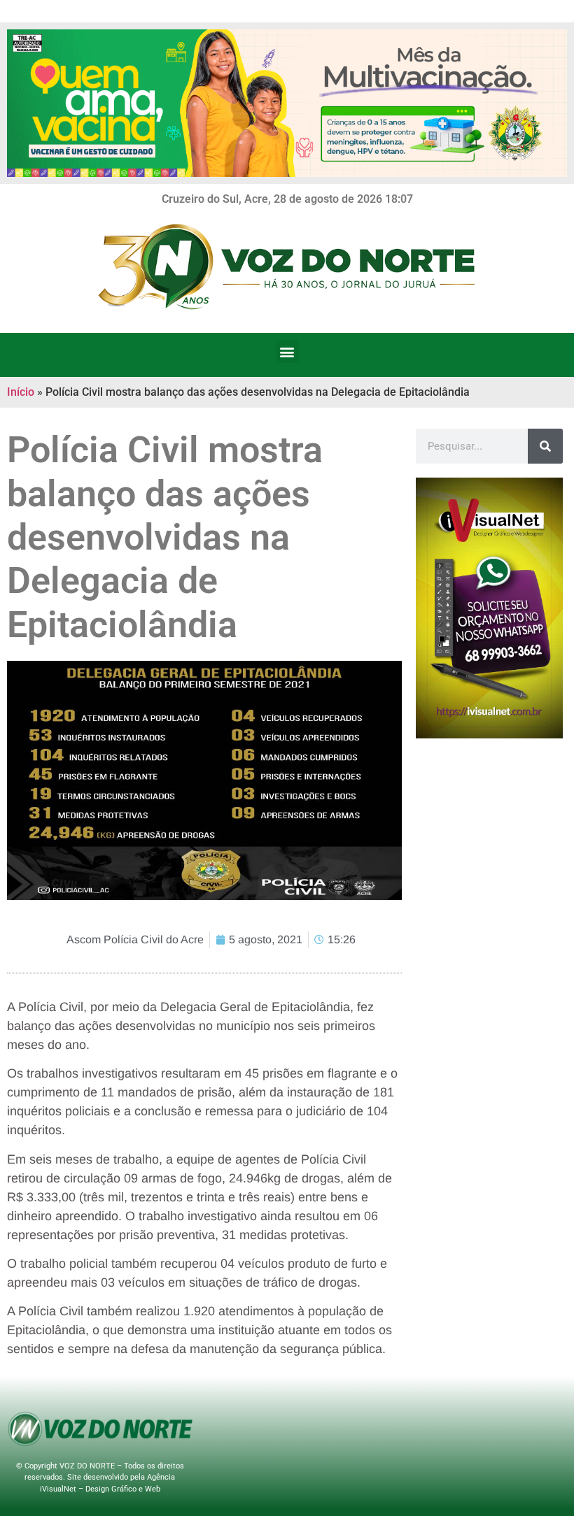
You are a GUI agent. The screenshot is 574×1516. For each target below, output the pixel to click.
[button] (287, 351)
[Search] (545, 446)
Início (20, 392)
